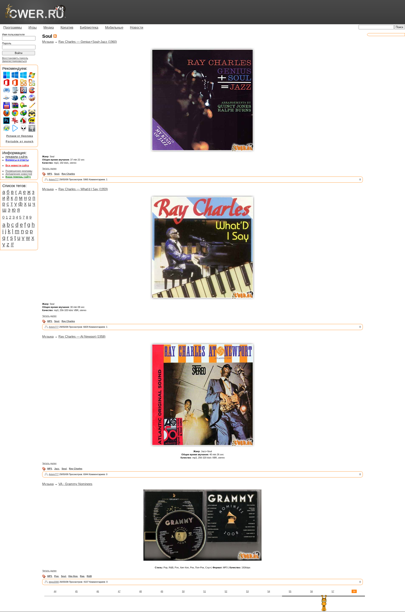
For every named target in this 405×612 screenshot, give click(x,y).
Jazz (56, 468)
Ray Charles (68, 174)
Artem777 (54, 179)
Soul (56, 174)
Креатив (67, 27)
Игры (32, 27)
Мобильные (114, 27)
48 (140, 591)
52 (226, 591)
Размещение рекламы (18, 171)
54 (268, 591)
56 (311, 591)
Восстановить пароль (15, 58)
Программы (12, 27)
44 (55, 591)
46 (97, 591)
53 (247, 591)
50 (183, 591)
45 (76, 591)
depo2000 (54, 582)
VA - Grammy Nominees (75, 484)
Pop (56, 576)
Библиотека (89, 27)
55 (290, 591)
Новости (136, 27)
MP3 (49, 174)
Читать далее (49, 168)
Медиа (48, 27)
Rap (82, 576)
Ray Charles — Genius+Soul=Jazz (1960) (87, 41)
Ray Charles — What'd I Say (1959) (83, 189)
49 (162, 591)
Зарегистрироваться (14, 61)
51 (204, 591)
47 (119, 591)
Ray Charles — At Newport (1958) (81, 336)
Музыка (48, 41)
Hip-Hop (73, 576)
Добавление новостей (18, 174)
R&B (89, 576)
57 (333, 591)
